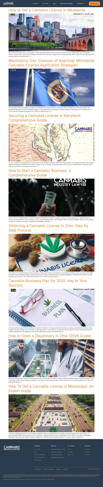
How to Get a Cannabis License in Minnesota (47, 10)
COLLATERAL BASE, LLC (57, 474)
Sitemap (58, 469)
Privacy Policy (37, 469)
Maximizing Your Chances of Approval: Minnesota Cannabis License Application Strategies (51, 62)
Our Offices (71, 446)
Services (35, 3)
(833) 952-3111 (96, 469)
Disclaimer (65, 469)
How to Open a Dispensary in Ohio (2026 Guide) (50, 336)
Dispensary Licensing (66, 3)
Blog (54, 3)
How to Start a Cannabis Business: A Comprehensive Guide (40, 172)
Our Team (45, 3)
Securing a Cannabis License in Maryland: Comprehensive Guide (45, 117)
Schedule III (80, 3)
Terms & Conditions (49, 469)
